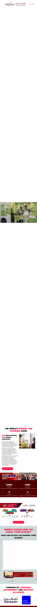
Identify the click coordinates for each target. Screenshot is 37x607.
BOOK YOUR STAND (7, 468)
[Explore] (33, 4)
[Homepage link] (16, 4)
